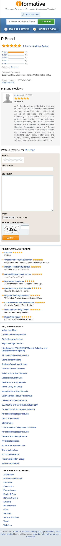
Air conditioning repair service (17, 274)
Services (14, 67)
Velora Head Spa (9, 330)
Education (7, 482)
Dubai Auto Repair (12, 317)
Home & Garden (10, 498)
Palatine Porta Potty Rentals (14, 373)
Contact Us (49, 532)
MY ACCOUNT (32, 14)
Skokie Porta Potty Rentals (14, 382)
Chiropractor (7, 423)
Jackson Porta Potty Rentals (14, 364)
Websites (7, 525)
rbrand (17, 95)
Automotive (8, 475)
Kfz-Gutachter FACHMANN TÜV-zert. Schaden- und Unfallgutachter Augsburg (24, 349)
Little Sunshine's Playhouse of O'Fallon (19, 427)
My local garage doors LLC (14, 445)
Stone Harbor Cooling (11, 360)
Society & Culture (11, 517)
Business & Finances (12, 478)
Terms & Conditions (21, 532)
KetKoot (8, 253)
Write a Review (41, 46)
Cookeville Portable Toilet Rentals (19, 302)
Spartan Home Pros (10, 463)
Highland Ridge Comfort (12, 344)
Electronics (8, 486)
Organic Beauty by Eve (12, 378)
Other (5, 510)
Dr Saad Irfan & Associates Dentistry (18, 409)
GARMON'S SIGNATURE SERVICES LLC (20, 405)
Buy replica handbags (14, 281)
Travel (6, 521)
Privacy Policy (37, 532)
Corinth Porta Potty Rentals (14, 335)
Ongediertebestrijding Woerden (18, 260)
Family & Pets (9, 494)
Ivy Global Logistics (10, 441)
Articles (10, 534)
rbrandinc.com (8, 83)
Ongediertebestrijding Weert (16, 295)
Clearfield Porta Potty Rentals (17, 288)
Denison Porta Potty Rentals (17, 310)
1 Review (27, 46)
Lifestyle (7, 502)
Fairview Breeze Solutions (13, 369)
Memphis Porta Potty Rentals (17, 267)
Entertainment (9, 490)
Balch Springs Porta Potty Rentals (17, 396)
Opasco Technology (10, 418)
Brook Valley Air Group (12, 387)
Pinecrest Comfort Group (13, 459)
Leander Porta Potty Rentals (14, 400)
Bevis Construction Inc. (12, 339)
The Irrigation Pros (10, 450)
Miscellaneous (9, 506)
